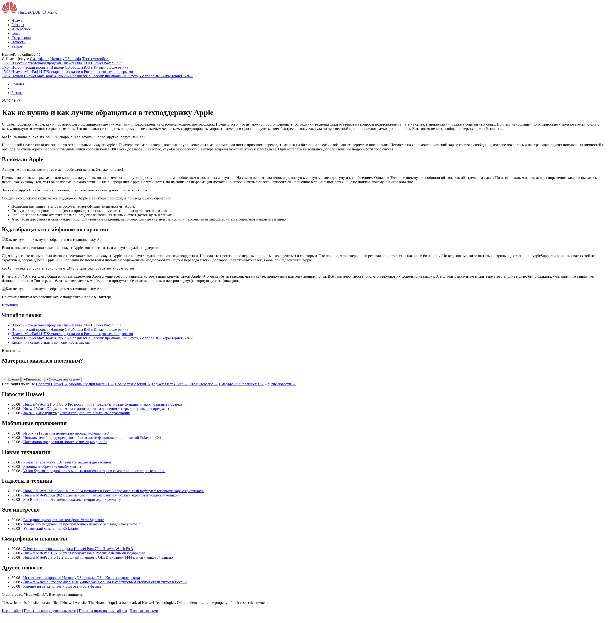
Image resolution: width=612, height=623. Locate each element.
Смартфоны (21, 38)
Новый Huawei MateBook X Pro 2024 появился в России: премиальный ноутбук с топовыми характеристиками (102, 338)
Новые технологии (133, 384)
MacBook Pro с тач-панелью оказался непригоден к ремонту (72, 499)
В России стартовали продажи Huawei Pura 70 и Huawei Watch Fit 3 (66, 325)
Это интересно (203, 384)
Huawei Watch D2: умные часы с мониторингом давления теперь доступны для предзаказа (96, 409)
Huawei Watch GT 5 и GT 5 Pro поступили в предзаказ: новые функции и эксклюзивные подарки (102, 404)
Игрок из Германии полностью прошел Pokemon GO (66, 433)
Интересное (21, 29)
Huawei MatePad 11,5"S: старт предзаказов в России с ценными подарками (72, 334)
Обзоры (17, 25)
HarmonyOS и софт (65, 59)
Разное (16, 46)
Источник (10, 305)
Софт (15, 33)
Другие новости (280, 384)
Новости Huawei (52, 384)
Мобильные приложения (91, 384)
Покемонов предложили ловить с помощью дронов (65, 442)
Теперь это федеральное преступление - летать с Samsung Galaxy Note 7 (81, 524)
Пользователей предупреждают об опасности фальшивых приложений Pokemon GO (92, 438)
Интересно (32, 379)
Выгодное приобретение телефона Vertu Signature (63, 520)
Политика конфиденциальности (50, 611)
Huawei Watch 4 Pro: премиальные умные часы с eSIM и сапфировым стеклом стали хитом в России (105, 582)
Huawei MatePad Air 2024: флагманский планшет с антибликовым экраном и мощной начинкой (101, 495)
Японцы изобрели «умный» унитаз (52, 466)
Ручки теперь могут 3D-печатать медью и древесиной (67, 462)
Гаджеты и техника (170, 384)
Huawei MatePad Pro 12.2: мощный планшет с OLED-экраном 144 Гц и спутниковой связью (98, 557)
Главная (17, 84)
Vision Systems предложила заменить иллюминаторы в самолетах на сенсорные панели (94, 471)
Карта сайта (11, 611)
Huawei (17, 20)
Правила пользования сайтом (103, 611)
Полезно (11, 379)
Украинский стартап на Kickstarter (51, 528)
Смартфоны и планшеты (241, 384)
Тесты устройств (95, 59)
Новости (18, 42)
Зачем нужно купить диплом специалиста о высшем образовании (76, 413)
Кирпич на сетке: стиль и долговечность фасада (50, 342)
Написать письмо (144, 611)
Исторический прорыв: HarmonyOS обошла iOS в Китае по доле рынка (69, 329)
